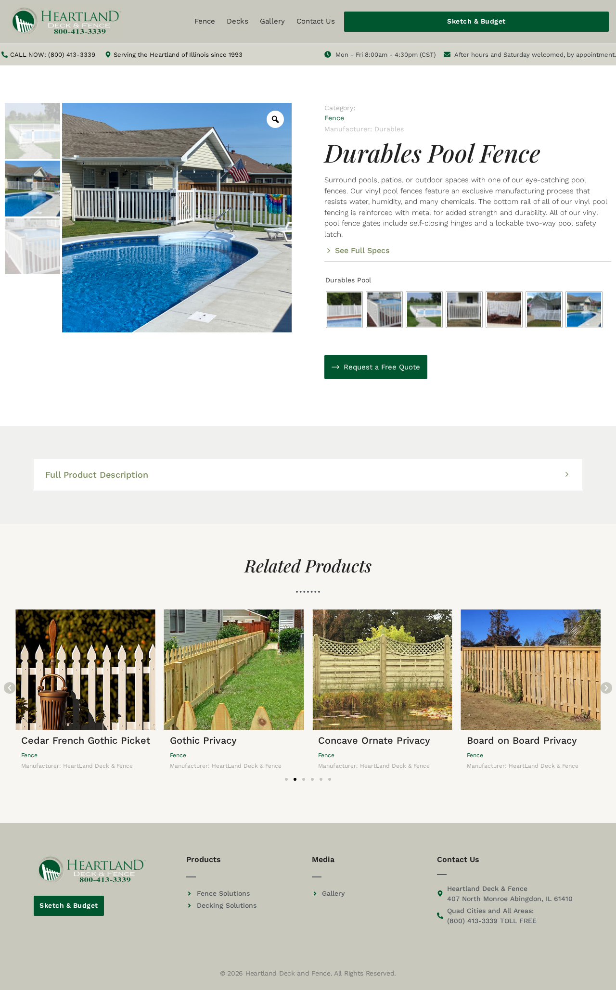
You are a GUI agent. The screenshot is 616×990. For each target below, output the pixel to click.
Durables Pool (348, 280)
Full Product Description (96, 475)
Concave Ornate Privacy (374, 740)
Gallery (272, 21)
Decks (237, 21)
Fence (204, 21)
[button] (467, 254)
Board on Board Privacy (522, 740)
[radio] (344, 310)
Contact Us (315, 21)
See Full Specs (362, 250)
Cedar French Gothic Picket (85, 740)
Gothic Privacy (203, 740)
